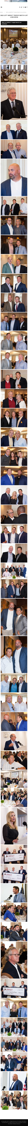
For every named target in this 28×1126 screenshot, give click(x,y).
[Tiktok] (21, 7)
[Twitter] (23, 7)
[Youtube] (25, 7)
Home (1, 12)
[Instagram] (19, 7)
